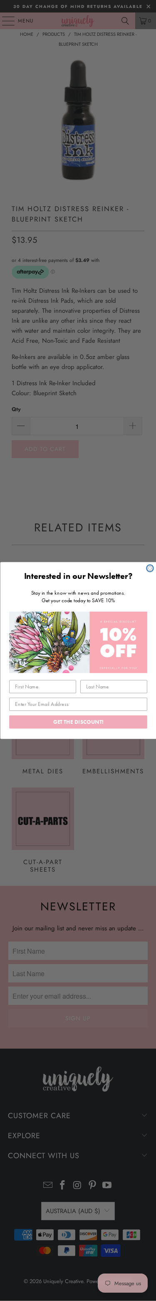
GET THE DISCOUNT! (78, 721)
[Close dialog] (150, 568)
